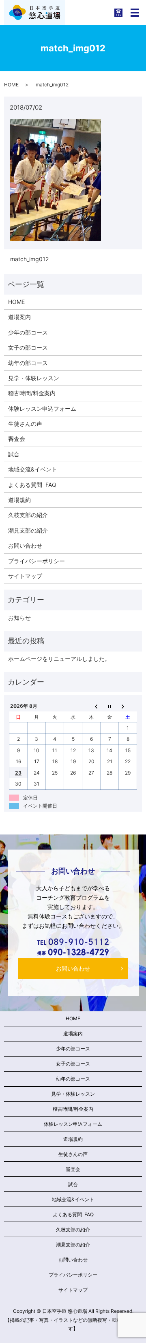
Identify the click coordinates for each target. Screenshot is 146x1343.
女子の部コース (28, 347)
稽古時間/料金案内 (32, 393)
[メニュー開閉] (135, 13)
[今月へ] (110, 706)
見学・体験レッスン (33, 377)
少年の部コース (28, 332)
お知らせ (19, 617)
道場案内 (19, 316)
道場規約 (19, 499)
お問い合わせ (25, 545)
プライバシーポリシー (36, 560)
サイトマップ (25, 575)
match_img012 (29, 258)
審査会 (16, 438)
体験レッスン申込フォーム (42, 408)
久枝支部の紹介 (28, 514)
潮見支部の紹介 (28, 530)
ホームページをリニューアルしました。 (59, 658)
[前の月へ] (91, 706)
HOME (11, 84)
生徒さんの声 (25, 423)
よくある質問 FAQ (32, 484)
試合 (13, 454)
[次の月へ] (128, 706)
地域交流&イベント (32, 469)
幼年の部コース (28, 362)
